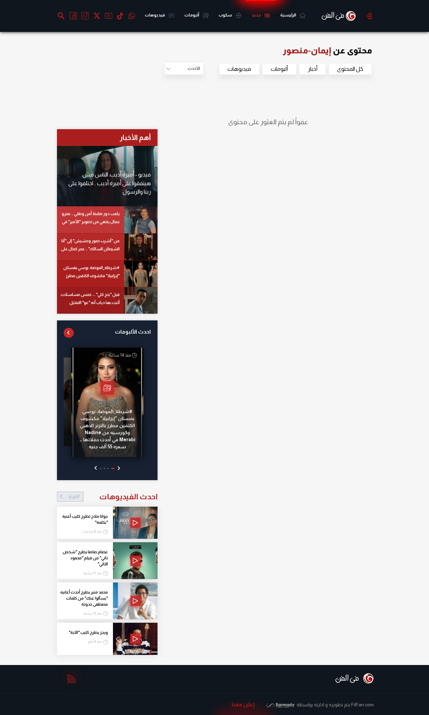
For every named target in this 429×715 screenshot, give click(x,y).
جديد (256, 14)
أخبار (312, 69)
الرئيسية (288, 14)
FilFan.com (362, 704)
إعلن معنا (243, 704)
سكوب (226, 14)
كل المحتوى (350, 69)
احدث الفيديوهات (113, 496)
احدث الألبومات (133, 332)
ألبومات (192, 14)
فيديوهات (155, 14)
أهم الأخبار (135, 137)
